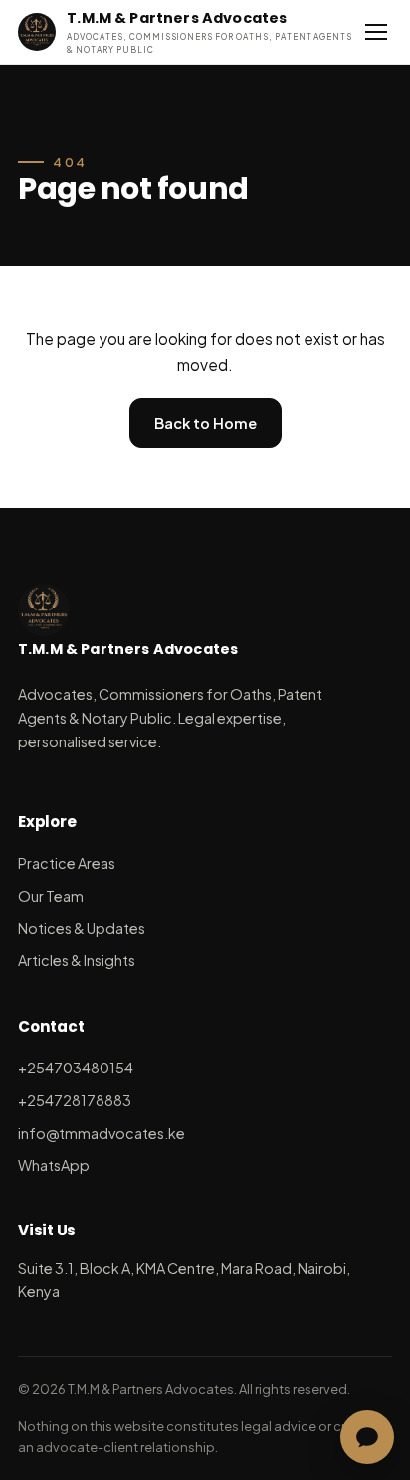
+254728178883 (74, 1100)
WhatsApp (54, 1165)
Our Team (51, 895)
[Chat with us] (367, 1437)
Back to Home (205, 423)
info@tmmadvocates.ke (101, 1133)
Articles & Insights (76, 960)
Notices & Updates (81, 928)
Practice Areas (66, 863)
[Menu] (376, 32)
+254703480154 (75, 1067)
